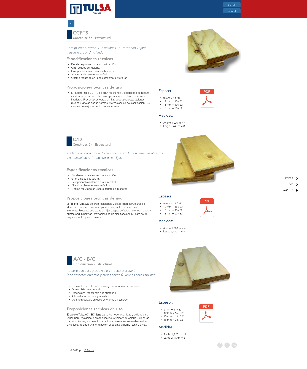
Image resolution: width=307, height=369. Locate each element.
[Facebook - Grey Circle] (220, 345)
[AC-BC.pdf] (206, 313)
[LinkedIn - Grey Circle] (227, 345)
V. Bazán (89, 350)
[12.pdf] (207, 208)
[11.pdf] (207, 98)
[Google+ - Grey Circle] (234, 345)
